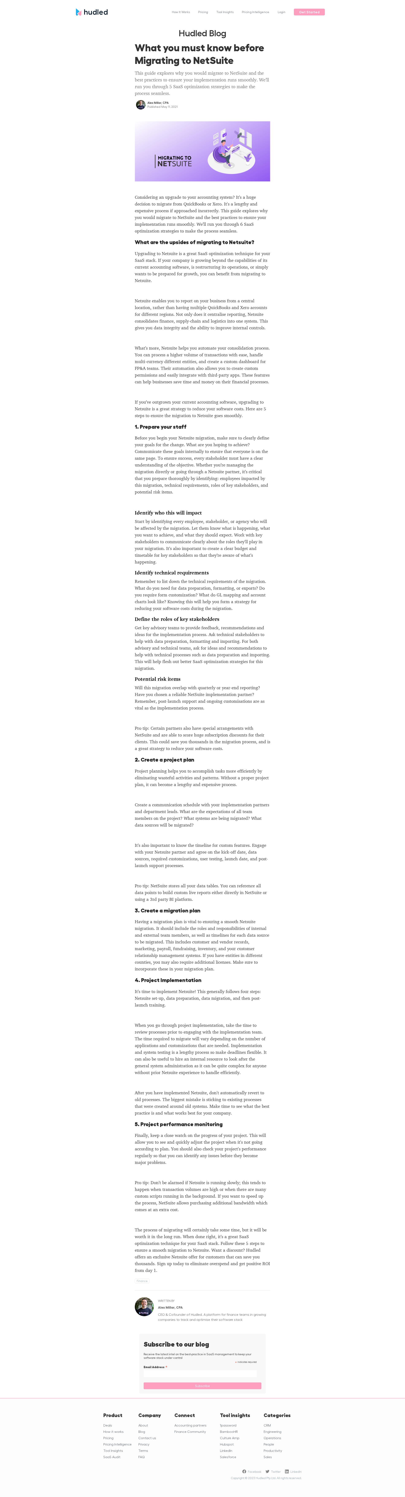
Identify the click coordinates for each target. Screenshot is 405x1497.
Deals (107, 1425)
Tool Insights (225, 12)
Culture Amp (229, 1438)
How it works (113, 1431)
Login (281, 12)
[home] (122, 11)
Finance (142, 1281)
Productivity (273, 1450)
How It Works (181, 12)
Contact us (147, 1438)
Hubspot (227, 1444)
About (143, 1425)
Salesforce (228, 1457)
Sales (268, 1457)
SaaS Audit (111, 1457)
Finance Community (190, 1431)
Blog (141, 1431)
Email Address (293, 87)
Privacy (143, 1444)
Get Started (309, 12)
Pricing (203, 12)
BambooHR (229, 1431)
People (269, 1444)
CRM (267, 1425)
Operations (272, 1438)
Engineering (272, 1431)
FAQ (141, 1457)
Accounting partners (190, 1425)
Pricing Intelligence (255, 12)
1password (228, 1425)
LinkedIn (226, 1450)
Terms (143, 1450)
